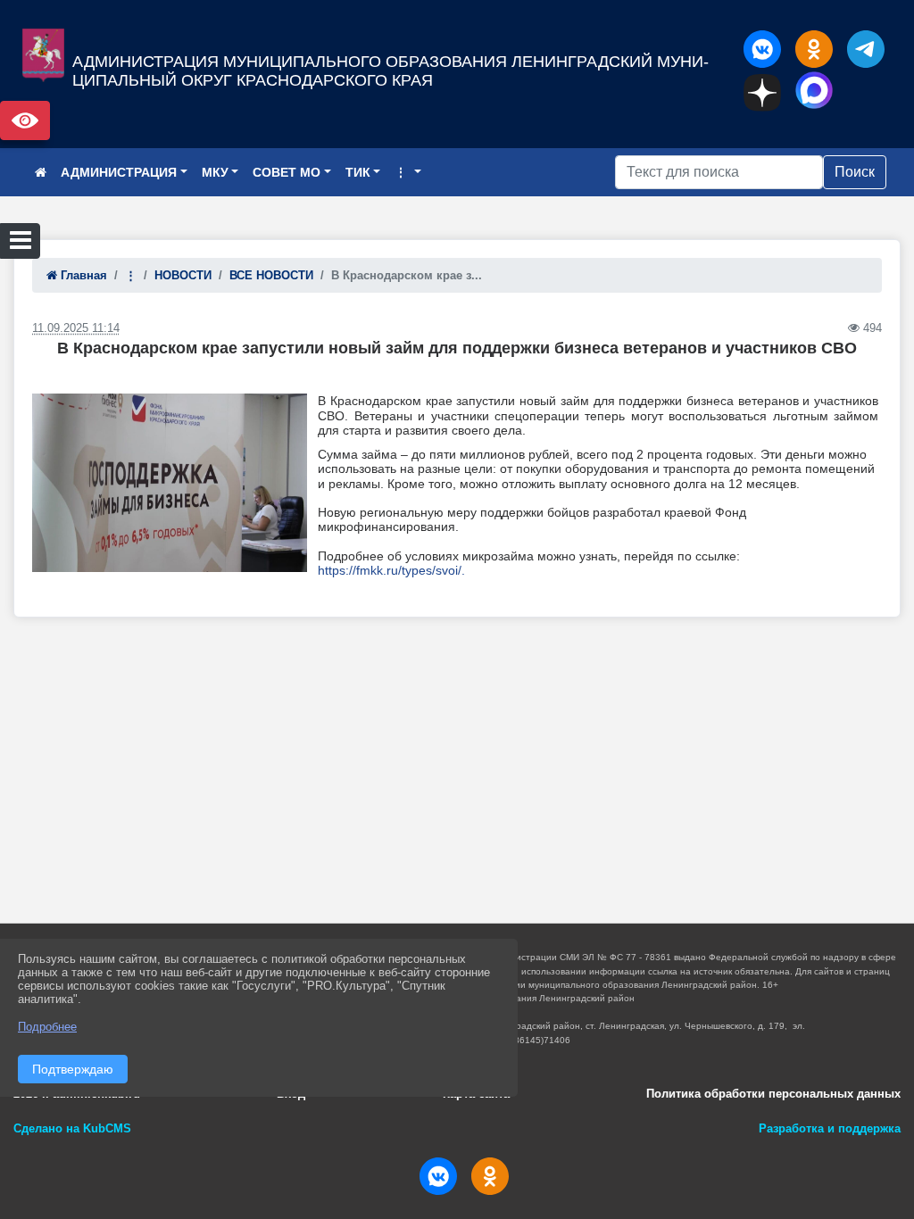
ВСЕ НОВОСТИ (271, 275)
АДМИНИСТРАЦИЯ (119, 172)
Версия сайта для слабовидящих (25, 120)
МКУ (215, 172)
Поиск (855, 171)
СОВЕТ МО (286, 172)
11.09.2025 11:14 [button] (76, 328)
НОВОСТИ (183, 275)
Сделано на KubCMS (72, 1128)
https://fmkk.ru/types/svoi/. (391, 570)
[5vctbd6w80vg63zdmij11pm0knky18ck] (169, 483)
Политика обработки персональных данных (773, 1093)
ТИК (357, 172)
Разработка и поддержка (830, 1128)
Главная (82, 275)
